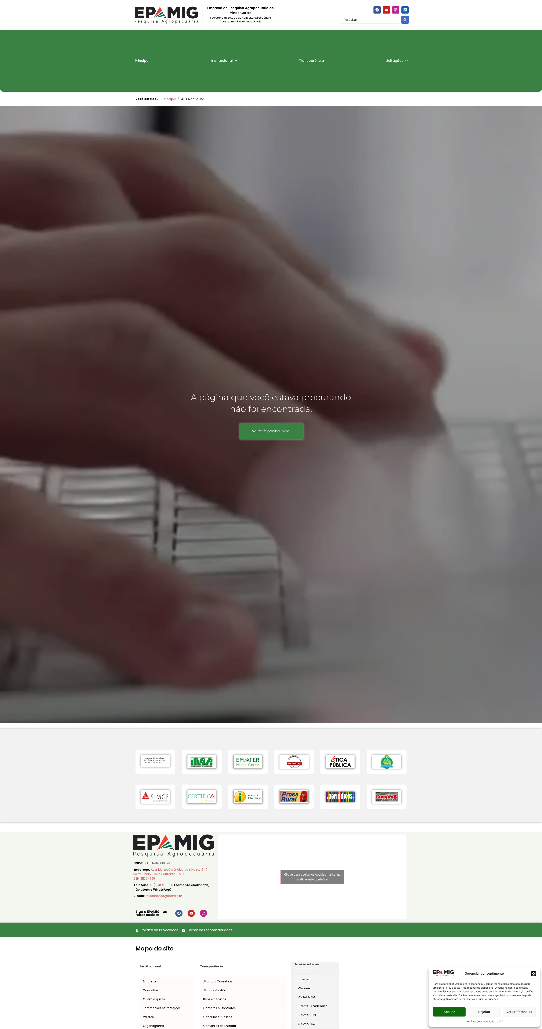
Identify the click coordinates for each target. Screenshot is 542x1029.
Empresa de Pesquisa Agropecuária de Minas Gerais (240, 10)
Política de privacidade (480, 1021)
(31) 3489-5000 (162, 885)
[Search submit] (405, 20)
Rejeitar (484, 1012)
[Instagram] (395, 10)
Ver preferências (519, 1012)
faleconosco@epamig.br (163, 896)
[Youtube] (386, 10)
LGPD (499, 1021)
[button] (533, 973)
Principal (169, 99)
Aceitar (449, 1012)
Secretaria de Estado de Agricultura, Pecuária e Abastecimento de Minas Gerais (240, 19)
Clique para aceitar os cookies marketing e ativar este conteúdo (312, 877)
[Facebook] (377, 10)
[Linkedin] (405, 10)
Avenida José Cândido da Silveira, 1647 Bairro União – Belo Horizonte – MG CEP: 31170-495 (170, 874)
